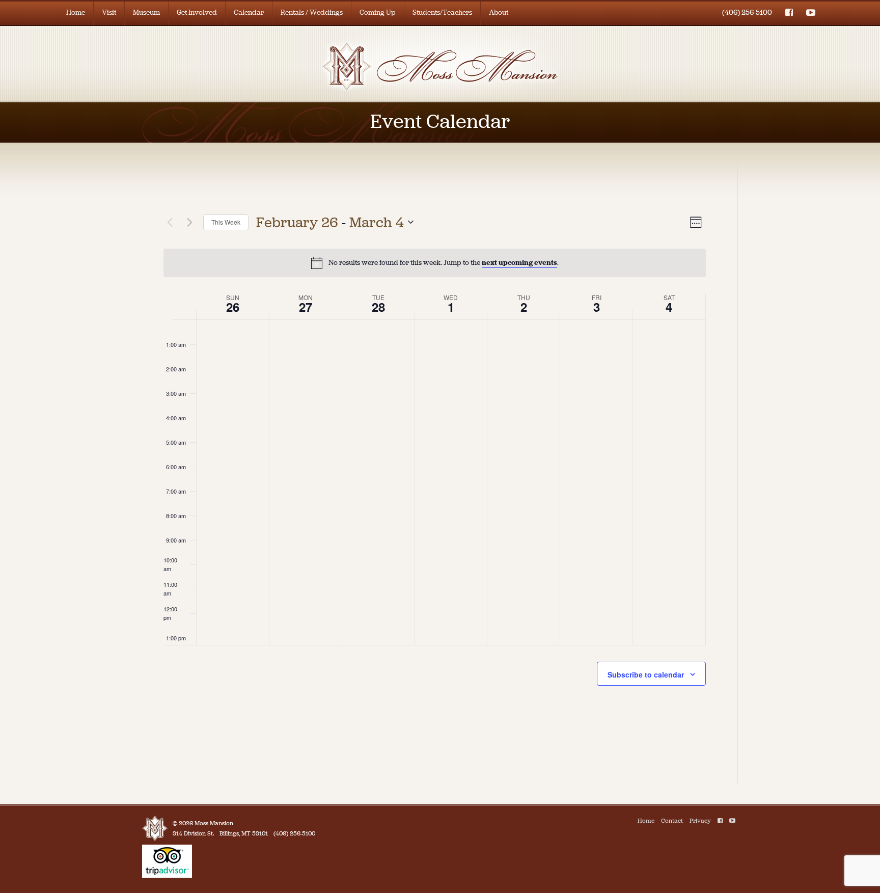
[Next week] (189, 222)
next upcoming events (519, 262)
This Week (225, 222)
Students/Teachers (442, 12)
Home (75, 12)
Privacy (700, 821)
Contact (672, 821)
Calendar (249, 12)
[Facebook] (720, 821)
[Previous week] (169, 222)
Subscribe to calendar (646, 674)
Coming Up (378, 12)
